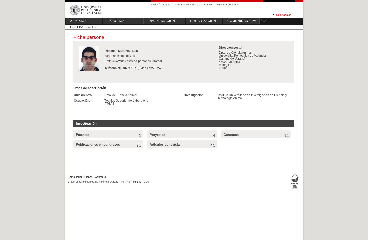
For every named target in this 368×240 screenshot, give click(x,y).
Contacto (100, 176)
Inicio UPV (76, 27)
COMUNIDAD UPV (241, 21)
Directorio (233, 4)
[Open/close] (263, 20)
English (167, 4)
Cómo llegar (75, 176)
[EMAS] (295, 188)
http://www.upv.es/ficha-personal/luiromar (134, 61)
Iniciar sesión (283, 14)
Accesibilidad (190, 4)
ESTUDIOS (116, 21)
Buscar (221, 4)
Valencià (156, 4)
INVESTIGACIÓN (162, 21)
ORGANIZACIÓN (203, 21)
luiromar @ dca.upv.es (120, 55)
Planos (88, 176)
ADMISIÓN (78, 21)
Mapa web (207, 4)
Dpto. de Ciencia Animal (120, 95)
